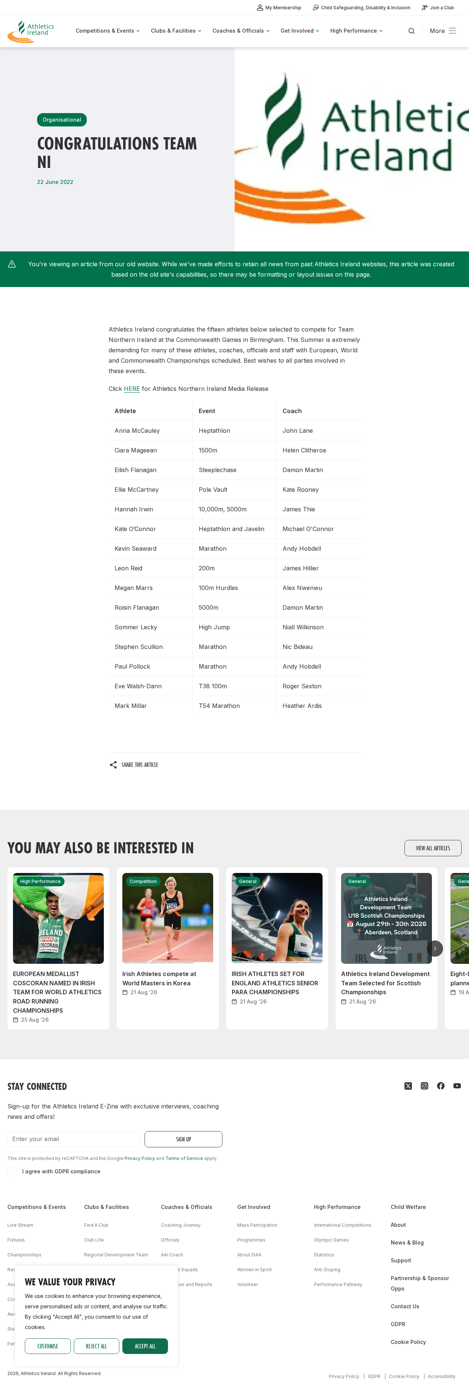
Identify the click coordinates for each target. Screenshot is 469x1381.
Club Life (94, 1240)
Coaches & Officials (186, 1207)
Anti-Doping (327, 1269)
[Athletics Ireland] (31, 31)
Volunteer (247, 1284)
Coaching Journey (181, 1225)
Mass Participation (257, 1225)
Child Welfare (408, 1207)
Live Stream (20, 1225)
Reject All (96, 1346)
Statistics (324, 1255)
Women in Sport (254, 1269)
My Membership (283, 7)
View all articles (433, 848)
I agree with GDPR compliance (61, 1171)
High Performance (337, 1207)
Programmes (251, 1240)
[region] (96, 1315)
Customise (47, 1346)
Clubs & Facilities (106, 1207)
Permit (14, 1344)
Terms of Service (184, 1158)
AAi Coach (172, 1255)
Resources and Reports (186, 1284)
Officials (170, 1240)
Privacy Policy (140, 1158)
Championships (24, 1255)
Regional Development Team (116, 1255)
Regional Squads (179, 1269)
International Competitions (342, 1225)
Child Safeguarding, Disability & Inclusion (365, 7)
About (398, 1225)
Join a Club (442, 7)
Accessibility (442, 1376)
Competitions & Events (36, 1207)
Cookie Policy (408, 1342)
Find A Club (96, 1225)
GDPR (398, 1324)
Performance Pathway (338, 1284)
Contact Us (405, 1306)
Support (401, 1260)
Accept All (145, 1346)
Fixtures (16, 1240)
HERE (132, 388)
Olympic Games (331, 1240)
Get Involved (253, 1207)
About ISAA (249, 1255)
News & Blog (407, 1242)
